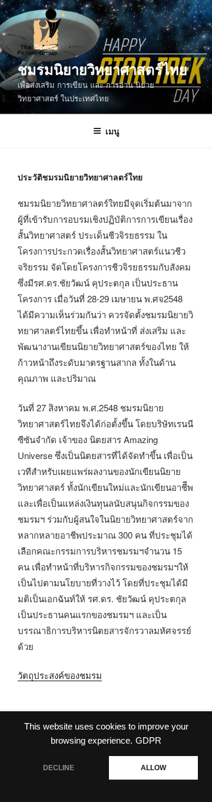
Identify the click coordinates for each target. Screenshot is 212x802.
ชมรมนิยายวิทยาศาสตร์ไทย (102, 69)
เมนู (112, 131)
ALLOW (153, 768)
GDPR (148, 740)
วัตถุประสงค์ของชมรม (60, 675)
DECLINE (58, 768)
